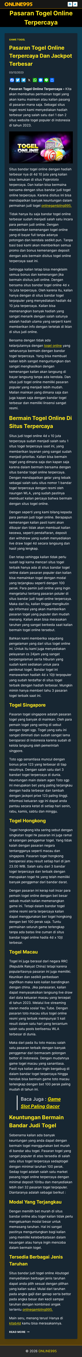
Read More (19, 1331)
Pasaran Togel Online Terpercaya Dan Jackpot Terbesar (40, 55)
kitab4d (15, 1323)
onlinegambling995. (56, 205)
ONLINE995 (48, 1351)
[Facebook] (70, 4)
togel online (53, 346)
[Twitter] (75, 4)
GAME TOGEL (17, 39)
